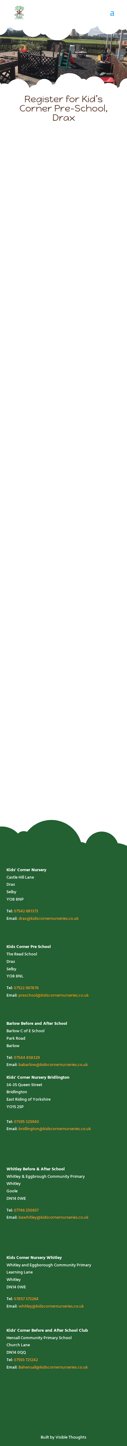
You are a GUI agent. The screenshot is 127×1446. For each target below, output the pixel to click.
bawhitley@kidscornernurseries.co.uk (53, 1217)
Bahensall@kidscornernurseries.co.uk (53, 1367)
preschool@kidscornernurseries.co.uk (53, 995)
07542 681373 (26, 911)
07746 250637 (26, 1210)
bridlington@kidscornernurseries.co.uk (54, 1129)
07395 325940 (26, 1121)
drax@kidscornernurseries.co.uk (48, 918)
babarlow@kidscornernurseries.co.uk (53, 1064)
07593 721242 (26, 1360)
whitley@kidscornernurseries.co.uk (51, 1306)
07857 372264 (26, 1299)
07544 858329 (27, 1057)
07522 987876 (26, 988)
